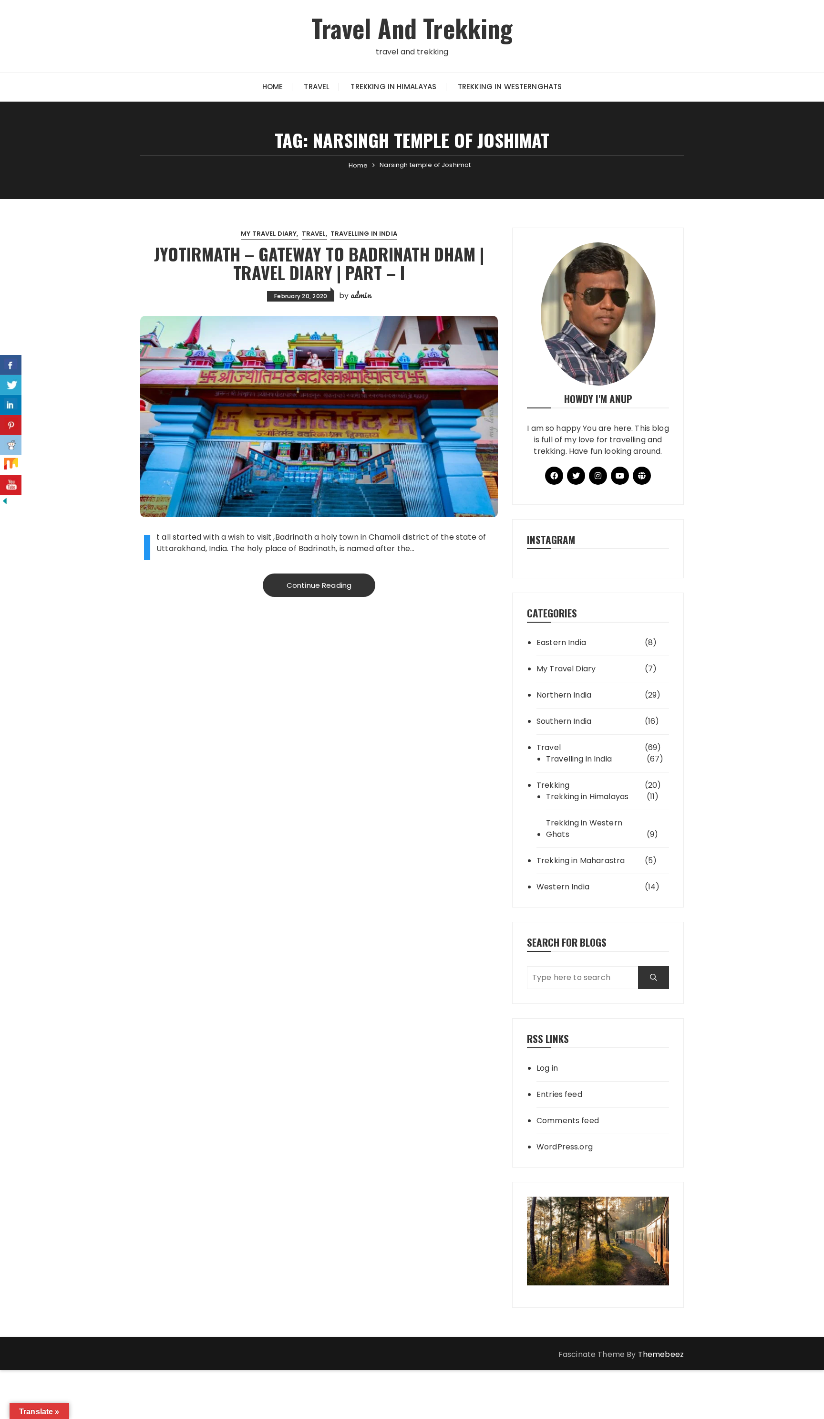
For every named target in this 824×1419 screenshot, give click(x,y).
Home (272, 87)
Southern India (563, 721)
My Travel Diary (269, 233)
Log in (547, 1068)
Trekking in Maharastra (580, 860)
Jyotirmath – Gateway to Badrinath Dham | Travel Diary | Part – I (319, 263)
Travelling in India (363, 233)
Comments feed (567, 1120)
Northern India (563, 694)
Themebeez (661, 1354)
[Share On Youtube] (10, 485)
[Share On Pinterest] (10, 425)
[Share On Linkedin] (10, 405)
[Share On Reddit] (10, 445)
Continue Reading (319, 585)
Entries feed (559, 1094)
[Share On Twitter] (10, 385)
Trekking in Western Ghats (584, 828)
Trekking (552, 785)
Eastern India (561, 642)
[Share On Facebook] (10, 365)
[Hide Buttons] (5, 500)
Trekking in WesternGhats (510, 87)
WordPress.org (564, 1146)
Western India (562, 886)
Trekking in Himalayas (393, 87)
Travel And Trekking (412, 28)
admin (360, 295)
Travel (317, 87)
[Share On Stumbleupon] (10, 465)
